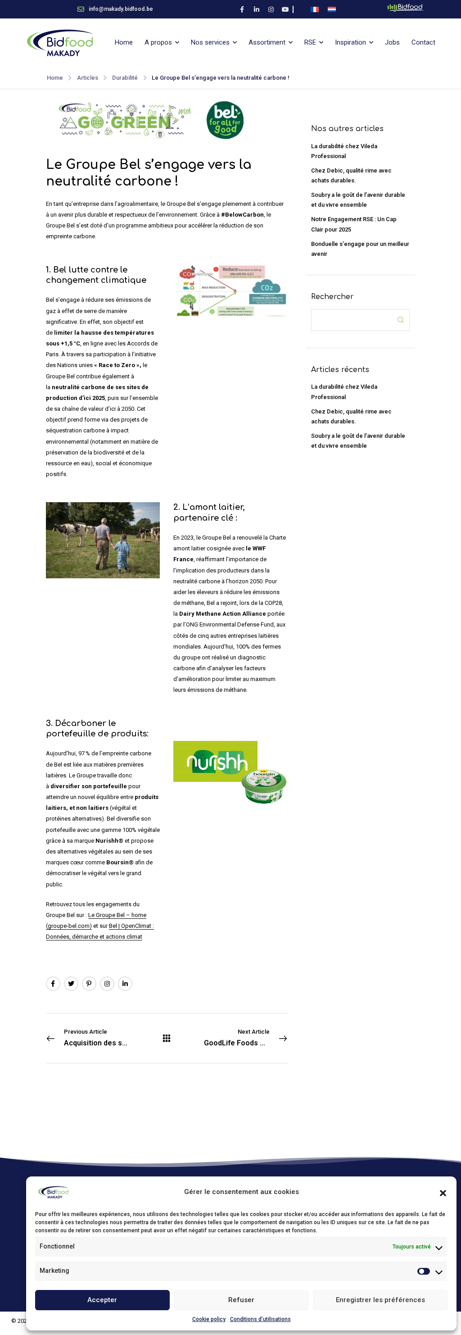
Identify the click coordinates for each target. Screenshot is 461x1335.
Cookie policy (209, 1319)
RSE (310, 42)
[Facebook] (53, 983)
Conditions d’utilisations (260, 1319)
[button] (442, 1192)
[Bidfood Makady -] (60, 43)
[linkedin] (256, 9)
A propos (158, 42)
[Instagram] (107, 983)
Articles (87, 77)
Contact (423, 42)
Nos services (210, 42)
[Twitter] (71, 983)
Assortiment (267, 42)
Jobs (392, 42)
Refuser (241, 1300)
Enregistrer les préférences (380, 1300)
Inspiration (350, 42)
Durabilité (125, 77)
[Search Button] (400, 320)
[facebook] (242, 9)
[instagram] (271, 9)
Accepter (102, 1300)
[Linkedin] (125, 983)
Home (124, 42)
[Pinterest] (89, 983)
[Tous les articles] (166, 1038)
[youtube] (285, 9)
